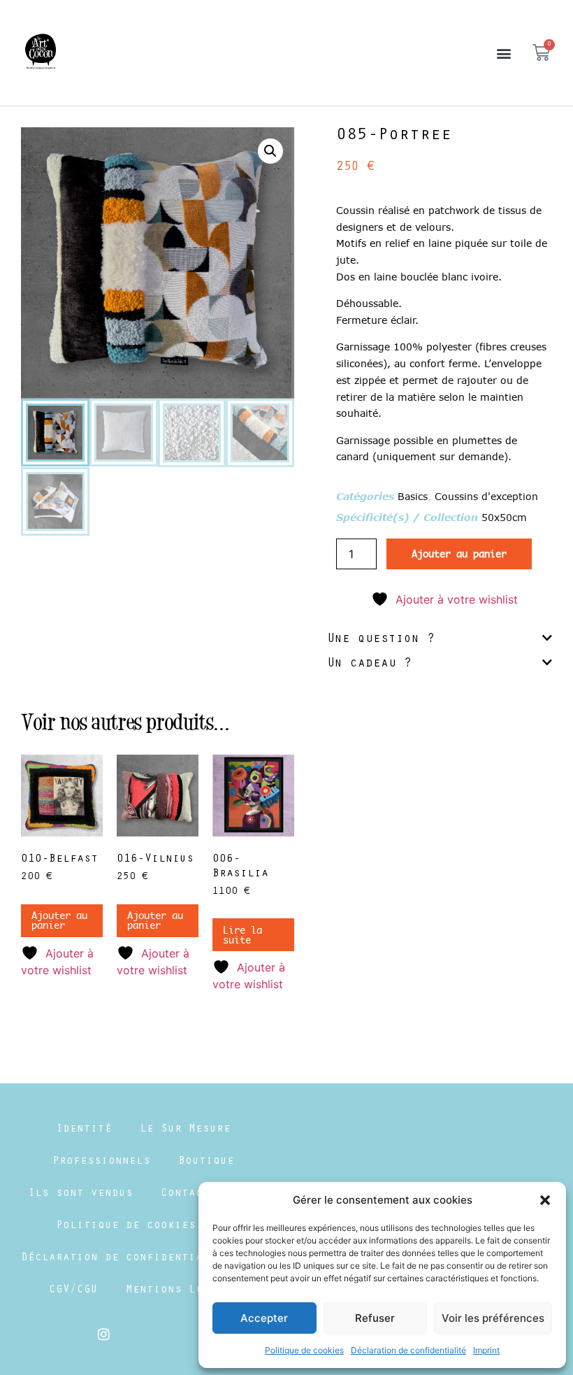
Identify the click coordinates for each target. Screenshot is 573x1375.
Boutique (206, 1161)
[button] (545, 1200)
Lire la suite (242, 935)
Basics (413, 496)
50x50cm (504, 517)
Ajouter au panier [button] (59, 920)
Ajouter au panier (459, 554)
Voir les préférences (493, 1318)
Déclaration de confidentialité (408, 1350)
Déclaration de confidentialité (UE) (143, 1258)
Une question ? (381, 640)
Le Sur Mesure (185, 1129)
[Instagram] (104, 1333)
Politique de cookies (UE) (143, 1226)
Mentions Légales (182, 1290)
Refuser (375, 1318)
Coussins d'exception (486, 496)
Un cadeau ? (369, 664)
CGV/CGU (73, 1290)
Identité (84, 1129)
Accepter (264, 1318)
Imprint (486, 1350)
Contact (185, 1193)
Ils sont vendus (80, 1193)
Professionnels (101, 1161)
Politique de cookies (304, 1350)
